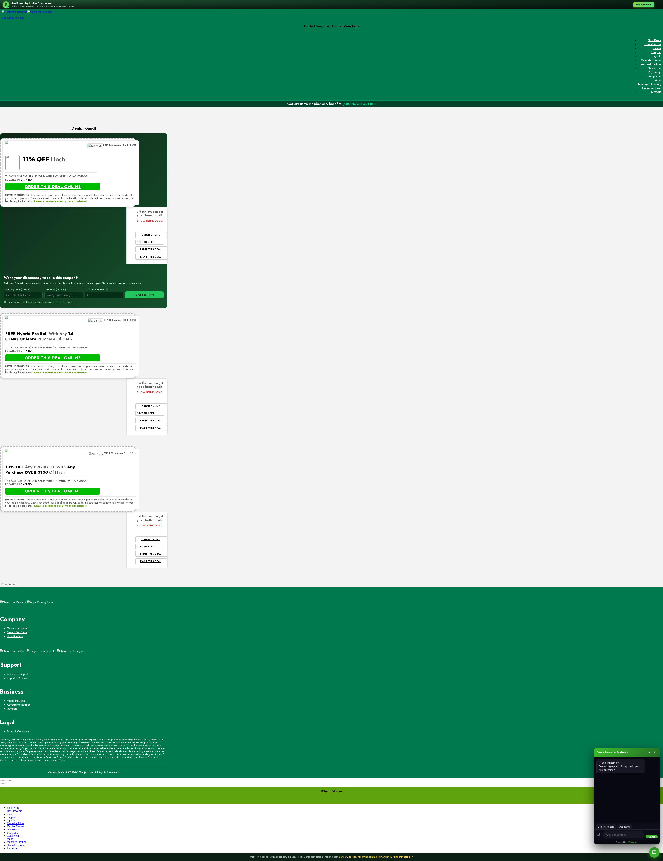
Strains (657, 48)
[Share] (4, 780)
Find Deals (654, 40)
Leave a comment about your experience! (60, 201)
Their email (55, 289)
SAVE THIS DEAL (146, 242)
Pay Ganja (654, 72)
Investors (655, 92)
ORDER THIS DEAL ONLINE (53, 186)
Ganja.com (654, 76)
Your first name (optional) (97, 289)
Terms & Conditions (18, 731)
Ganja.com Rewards (13, 17)
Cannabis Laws (651, 88)
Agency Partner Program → (398, 856)
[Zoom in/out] (11, 780)
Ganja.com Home (17, 628)
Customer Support (17, 674)
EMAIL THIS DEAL (150, 257)
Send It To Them (144, 294)
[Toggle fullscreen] (8, 780)
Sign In (657, 56)
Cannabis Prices (651, 60)
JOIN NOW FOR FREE (359, 103)
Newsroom (654, 68)
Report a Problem (17, 678)
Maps (657, 80)
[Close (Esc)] (1, 780)
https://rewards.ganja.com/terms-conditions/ (43, 760)
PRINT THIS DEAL (150, 249)
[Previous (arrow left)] (1, 783)
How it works (652, 44)
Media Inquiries (16, 701)
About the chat (8, 584)
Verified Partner (650, 64)
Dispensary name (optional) (17, 289)
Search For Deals (17, 632)
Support (656, 52)
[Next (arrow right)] (4, 783)
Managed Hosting (649, 84)
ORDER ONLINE (150, 235)
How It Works (15, 636)
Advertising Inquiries (18, 705)
